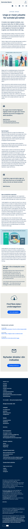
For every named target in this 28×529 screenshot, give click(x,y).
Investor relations (7, 441)
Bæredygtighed (7, 431)
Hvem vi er (6, 381)
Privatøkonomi (6, 409)
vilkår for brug (19, 518)
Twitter (4, 468)
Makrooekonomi (7, 412)
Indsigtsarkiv (6, 414)
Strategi (5, 385)
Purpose (5, 383)
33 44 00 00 (6, 455)
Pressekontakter (7, 420)
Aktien (4, 443)
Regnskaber (6, 445)
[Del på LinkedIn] (19, 6)
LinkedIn (5, 470)
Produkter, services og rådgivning (11, 434)
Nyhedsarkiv (6, 423)
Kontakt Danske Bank (8, 450)
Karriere (5, 427)
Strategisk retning (7, 433)
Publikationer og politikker (9, 436)
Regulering (5, 446)
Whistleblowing (6, 396)
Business (5, 411)
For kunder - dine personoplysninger (12, 400)
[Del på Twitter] (16, 6)
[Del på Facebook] (12, 6)
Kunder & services (7, 388)
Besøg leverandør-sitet (9, 403)
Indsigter (5, 407)
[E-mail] (23, 6)
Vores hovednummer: (8, 454)
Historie (5, 387)
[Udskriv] (26, 6)
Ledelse (5, 390)
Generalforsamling (7, 393)
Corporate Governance (8, 391)
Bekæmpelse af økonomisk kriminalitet (12, 394)
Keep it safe (6, 283)
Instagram (5, 471)
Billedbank (5, 421)
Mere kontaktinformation (9, 452)
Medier (5, 418)
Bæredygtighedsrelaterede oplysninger (12, 437)
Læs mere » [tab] (4, 501)
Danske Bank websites (9, 462)
